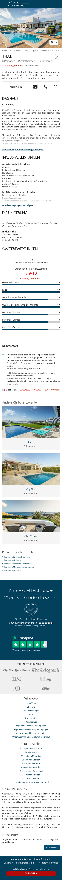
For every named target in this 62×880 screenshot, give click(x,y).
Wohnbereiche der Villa (14, 297)
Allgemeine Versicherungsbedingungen (31, 729)
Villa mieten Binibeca (11, 560)
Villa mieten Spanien (31, 759)
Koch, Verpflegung (11, 327)
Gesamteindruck (10, 282)
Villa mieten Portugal (31, 774)
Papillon (31, 489)
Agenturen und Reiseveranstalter (31, 733)
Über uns (31, 706)
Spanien (35, 50)
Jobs (31, 714)
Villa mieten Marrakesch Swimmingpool (31, 782)
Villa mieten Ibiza (31, 752)
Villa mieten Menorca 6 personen (17, 563)
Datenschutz (31, 721)
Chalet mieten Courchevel (31, 771)
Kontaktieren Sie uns (20, 859)
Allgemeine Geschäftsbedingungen (31, 725)
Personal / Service (11, 319)
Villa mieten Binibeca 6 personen (16, 557)
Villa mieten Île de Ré (31, 778)
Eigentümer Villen (43, 859)
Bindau (31, 442)
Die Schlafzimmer (11, 312)
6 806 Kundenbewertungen (23, 622)
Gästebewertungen (31, 710)
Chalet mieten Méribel (31, 767)
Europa (26, 50)
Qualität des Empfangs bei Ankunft (20, 304)
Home (4, 50)
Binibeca (55, 50)
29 (55, 42)
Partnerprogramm (25, 862)
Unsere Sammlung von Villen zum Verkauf (31, 736)
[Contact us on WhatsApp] (55, 87)
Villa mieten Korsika (31, 763)
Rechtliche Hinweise (48, 862)
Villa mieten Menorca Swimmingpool (18, 567)
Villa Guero (31, 536)
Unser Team (31, 703)
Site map (8, 862)
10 (58, 282)
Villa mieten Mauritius (31, 756)
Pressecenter (31, 718)
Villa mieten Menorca (11, 570)
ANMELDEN (52, 847)
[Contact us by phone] (45, 87)
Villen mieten (15, 50)
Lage (4, 289)
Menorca (45, 50)
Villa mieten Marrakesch (31, 748)
